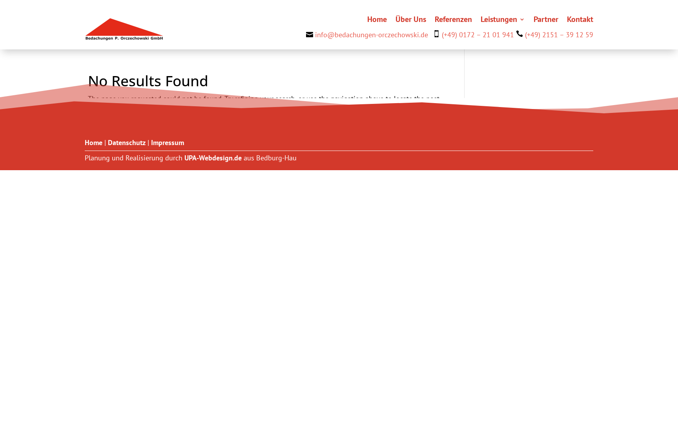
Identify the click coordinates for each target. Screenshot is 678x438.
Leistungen (499, 20)
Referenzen (453, 20)
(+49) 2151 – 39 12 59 (559, 34)
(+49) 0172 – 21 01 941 (478, 34)
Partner (546, 20)
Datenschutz (127, 142)
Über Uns (411, 20)
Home (377, 20)
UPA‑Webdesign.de (213, 157)
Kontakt (580, 20)
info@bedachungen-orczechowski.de (371, 34)
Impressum (167, 142)
